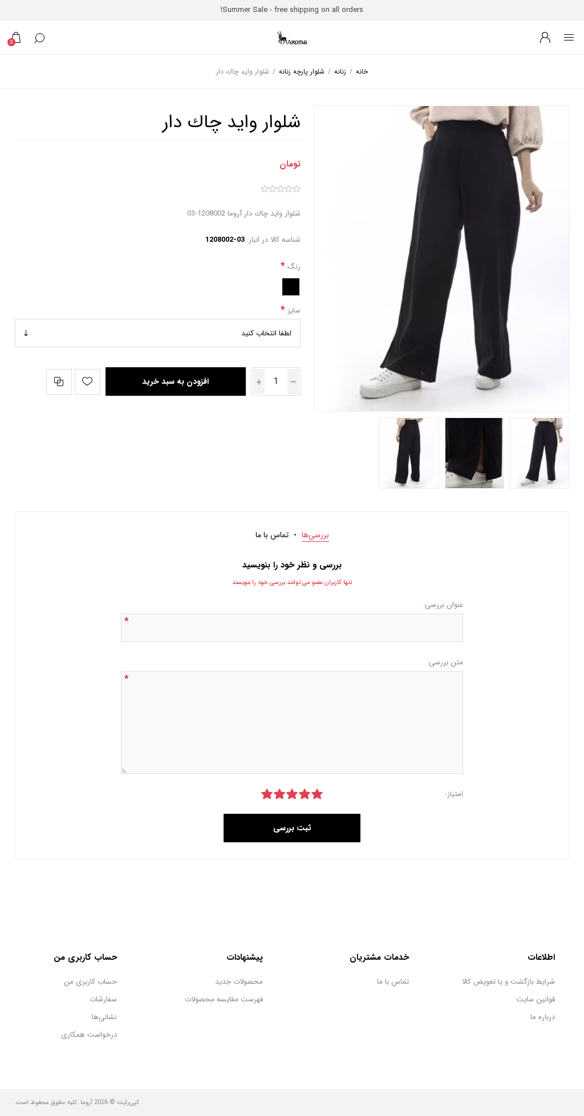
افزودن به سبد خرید (175, 381)
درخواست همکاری (89, 1035)
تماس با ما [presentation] (272, 535)
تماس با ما (393, 982)
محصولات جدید (239, 982)
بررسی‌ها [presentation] (315, 535)
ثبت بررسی (292, 828)
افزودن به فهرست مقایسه (59, 382)
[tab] (315, 535)
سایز (293, 310)
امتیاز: (454, 794)
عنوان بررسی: (443, 605)
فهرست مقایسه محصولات (224, 999)
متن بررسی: (445, 662)
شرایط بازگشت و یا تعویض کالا (508, 982)
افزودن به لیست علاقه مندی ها (87, 382)
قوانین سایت (535, 999)
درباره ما (542, 1017)
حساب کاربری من (90, 982)
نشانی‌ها (104, 1017)
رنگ (293, 267)
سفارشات (103, 999)
